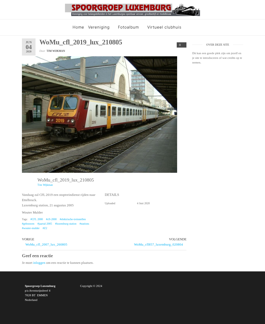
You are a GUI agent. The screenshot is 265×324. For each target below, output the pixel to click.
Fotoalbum (128, 27)
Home (78, 27)
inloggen (39, 263)
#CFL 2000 (36, 219)
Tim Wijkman (56, 51)
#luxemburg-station (65, 223)
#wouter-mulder (31, 228)
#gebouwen (28, 223)
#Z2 (45, 228)
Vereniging (99, 27)
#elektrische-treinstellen (73, 219)
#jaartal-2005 (44, 223)
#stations (84, 223)
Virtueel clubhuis (164, 27)
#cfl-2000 (51, 219)
